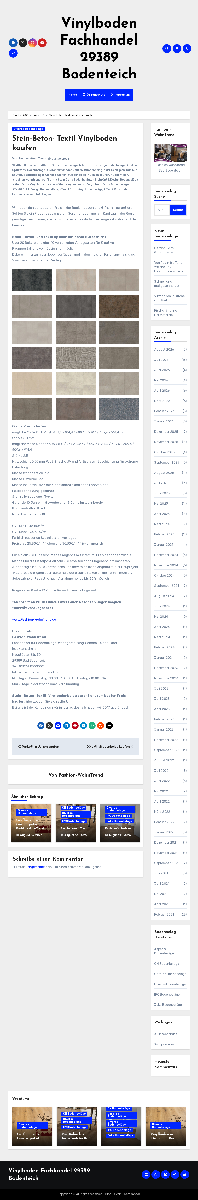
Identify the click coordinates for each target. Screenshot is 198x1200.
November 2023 (166, 678)
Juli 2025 (161, 483)
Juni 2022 (162, 781)
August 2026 (164, 349)
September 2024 (166, 586)
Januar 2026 (164, 421)
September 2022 (166, 750)
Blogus (110, 1194)
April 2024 (162, 627)
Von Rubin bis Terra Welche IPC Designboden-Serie (168, 267)
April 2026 (162, 390)
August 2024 (164, 596)
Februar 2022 (164, 822)
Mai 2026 (161, 380)
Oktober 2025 (164, 452)
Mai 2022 (161, 791)
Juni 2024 (162, 606)
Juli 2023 (161, 688)
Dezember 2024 (166, 555)
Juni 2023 (162, 699)
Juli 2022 (161, 770)
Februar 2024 (164, 647)
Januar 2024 (164, 657)
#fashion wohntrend (26, 179)
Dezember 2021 (166, 842)
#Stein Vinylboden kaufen (73, 184)
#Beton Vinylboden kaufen (64, 170)
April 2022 (162, 801)
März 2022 (162, 812)
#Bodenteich (119, 175)
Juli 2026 (161, 360)
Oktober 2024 (164, 575)
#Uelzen (28, 194)
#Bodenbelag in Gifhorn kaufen (45, 175)
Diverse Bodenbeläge (28, 129)
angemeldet (36, 867)
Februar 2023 (164, 719)
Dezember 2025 (166, 432)
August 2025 (164, 473)
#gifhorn (48, 179)
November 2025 (166, 442)
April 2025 (162, 514)
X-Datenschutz (94, 94)
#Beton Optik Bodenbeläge (59, 165)
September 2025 (166, 462)
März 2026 (162, 401)
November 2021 (166, 853)
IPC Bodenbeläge (74, 821)
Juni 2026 (162, 370)
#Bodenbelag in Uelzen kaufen (88, 175)
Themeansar (131, 1194)
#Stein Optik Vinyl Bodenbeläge (33, 184)
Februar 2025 (164, 534)
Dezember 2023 (166, 668)
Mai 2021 (160, 894)
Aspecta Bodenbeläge (164, 951)
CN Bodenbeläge (73, 807)
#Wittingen (43, 194)
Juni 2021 (161, 883)
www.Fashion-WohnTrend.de (34, 619)
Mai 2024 (161, 616)
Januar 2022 (164, 832)
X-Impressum (120, 94)
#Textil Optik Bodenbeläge (111, 184)
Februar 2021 (164, 914)
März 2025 (162, 524)
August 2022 (164, 760)
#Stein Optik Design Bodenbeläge (115, 179)
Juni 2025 (162, 493)
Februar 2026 (164, 411)
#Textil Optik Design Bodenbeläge (35, 189)
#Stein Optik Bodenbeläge (73, 179)
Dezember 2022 (166, 740)
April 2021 (161, 904)
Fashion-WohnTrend (32, 158)
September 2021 (166, 863)
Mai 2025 (161, 503)
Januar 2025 (163, 545)
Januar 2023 (163, 729)
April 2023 (162, 709)
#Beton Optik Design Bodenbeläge (102, 165)
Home (72, 94)
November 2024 (166, 565)
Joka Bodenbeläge (119, 821)
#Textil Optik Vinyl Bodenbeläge (80, 189)
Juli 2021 (161, 873)
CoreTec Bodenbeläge (170, 974)
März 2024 (162, 637)
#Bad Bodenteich (28, 165)
